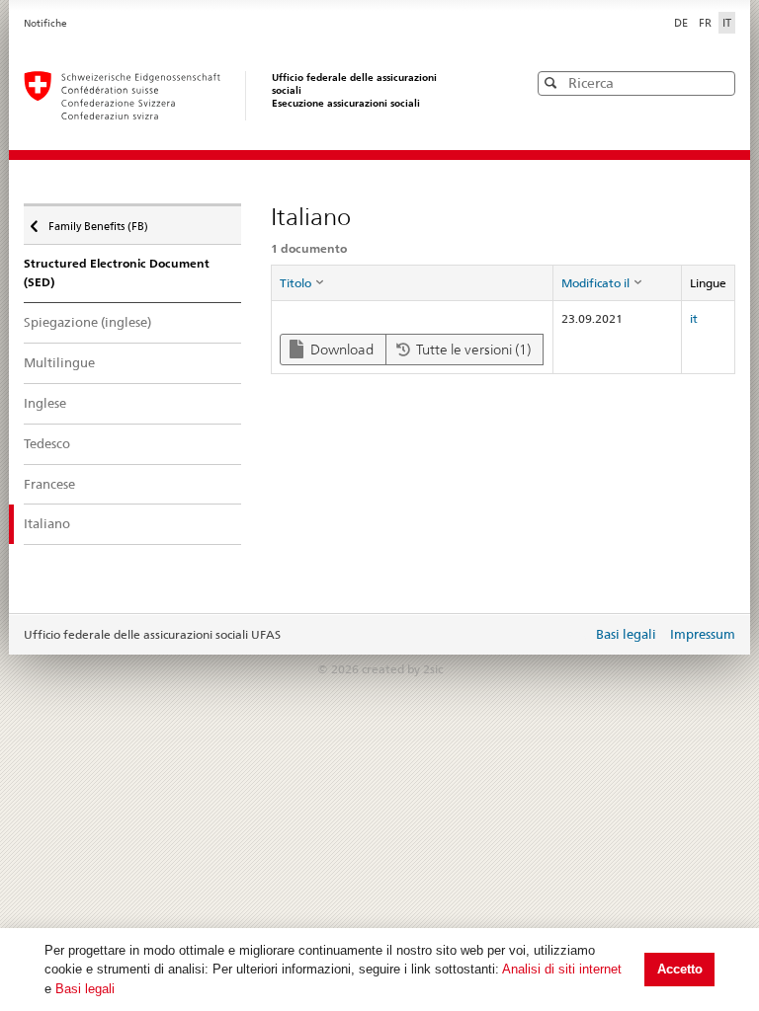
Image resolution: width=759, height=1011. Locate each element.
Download (340, 349)
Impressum (702, 634)
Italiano (47, 523)
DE (682, 23)
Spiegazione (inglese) (87, 322)
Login (573, 636)
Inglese (45, 403)
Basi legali (85, 988)
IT (726, 23)
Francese (49, 484)
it (694, 318)
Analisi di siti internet (562, 969)
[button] (718, 82)
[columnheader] (411, 283)
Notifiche (45, 23)
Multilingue (59, 362)
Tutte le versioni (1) (472, 349)
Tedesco (47, 443)
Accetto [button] (680, 969)
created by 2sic (402, 668)
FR (707, 23)
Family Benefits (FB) (97, 221)
